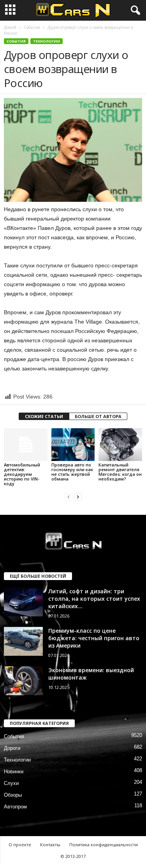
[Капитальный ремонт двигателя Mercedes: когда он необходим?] (120, 444)
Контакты (50, 844)
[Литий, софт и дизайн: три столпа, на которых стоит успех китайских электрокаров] (23, 602)
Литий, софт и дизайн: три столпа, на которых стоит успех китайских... (94, 598)
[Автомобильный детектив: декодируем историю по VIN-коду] (25, 444)
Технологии (46, 41)
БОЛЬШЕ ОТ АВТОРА (98, 416)
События (32, 27)
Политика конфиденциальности (103, 844)
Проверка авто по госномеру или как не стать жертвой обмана (72, 472)
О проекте (20, 844)
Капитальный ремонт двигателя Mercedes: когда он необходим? (120, 472)
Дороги (12, 748)
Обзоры (13, 795)
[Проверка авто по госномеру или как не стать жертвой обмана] (73, 444)
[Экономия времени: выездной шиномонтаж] (23, 681)
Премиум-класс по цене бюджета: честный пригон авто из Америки (93, 638)
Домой (10, 27)
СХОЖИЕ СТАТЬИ (44, 416)
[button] (133, 10)
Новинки (13, 771)
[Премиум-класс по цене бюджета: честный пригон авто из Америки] (23, 641)
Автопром (15, 807)
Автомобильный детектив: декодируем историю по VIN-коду (22, 474)
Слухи (11, 783)
